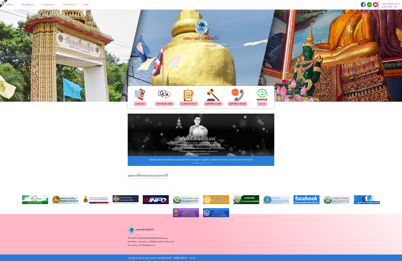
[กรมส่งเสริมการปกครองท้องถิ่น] (246, 199)
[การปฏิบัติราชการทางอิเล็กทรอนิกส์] (367, 199)
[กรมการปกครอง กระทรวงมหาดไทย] (126, 199)
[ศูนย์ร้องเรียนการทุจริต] (213, 95)
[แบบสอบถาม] (140, 95)
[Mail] (375, 4)
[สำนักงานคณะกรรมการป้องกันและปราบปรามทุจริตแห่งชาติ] (95, 199)
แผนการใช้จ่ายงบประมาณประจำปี (148, 176)
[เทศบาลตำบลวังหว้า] (363, 4)
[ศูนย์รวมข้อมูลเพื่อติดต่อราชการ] (156, 199)
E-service (262, 104)
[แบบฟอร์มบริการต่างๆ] (188, 95)
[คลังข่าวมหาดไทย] (65, 199)
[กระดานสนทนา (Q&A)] (164, 95)
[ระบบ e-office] (35, 199)
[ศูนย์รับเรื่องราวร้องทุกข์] (237, 95)
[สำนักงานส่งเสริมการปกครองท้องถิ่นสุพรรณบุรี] (186, 199)
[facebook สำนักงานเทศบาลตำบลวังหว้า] (307, 199)
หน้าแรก (10, 5)
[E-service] (262, 95)
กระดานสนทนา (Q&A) (164, 104)
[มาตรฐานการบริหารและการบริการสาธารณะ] (337, 199)
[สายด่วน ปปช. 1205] (186, 212)
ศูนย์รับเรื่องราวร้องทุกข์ (237, 104)
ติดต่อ (86, 5)
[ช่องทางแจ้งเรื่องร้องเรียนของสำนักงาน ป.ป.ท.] (216, 212)
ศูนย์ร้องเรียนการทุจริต (213, 104)
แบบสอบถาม (140, 104)
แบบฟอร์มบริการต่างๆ (189, 104)
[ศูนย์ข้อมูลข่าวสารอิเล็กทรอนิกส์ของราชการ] (216, 199)
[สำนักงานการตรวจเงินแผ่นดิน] (276, 199)
